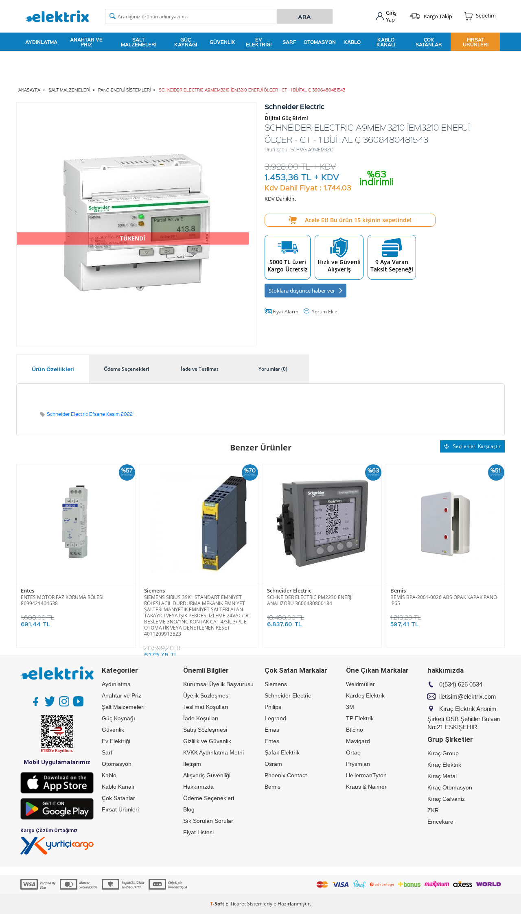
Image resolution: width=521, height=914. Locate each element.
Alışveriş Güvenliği (206, 775)
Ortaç (353, 752)
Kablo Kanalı (386, 42)
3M (350, 707)
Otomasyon (320, 42)
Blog (189, 809)
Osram (273, 764)
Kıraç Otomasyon (449, 787)
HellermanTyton (366, 775)
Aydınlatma (41, 42)
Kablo (352, 42)
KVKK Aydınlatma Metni (213, 752)
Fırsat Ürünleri (475, 42)
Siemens (154, 590)
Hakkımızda (198, 786)
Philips (273, 707)
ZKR (433, 810)
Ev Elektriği (258, 42)
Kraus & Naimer (366, 786)
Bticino (354, 729)
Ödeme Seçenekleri (208, 798)
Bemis (398, 590)
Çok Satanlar (429, 42)
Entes (27, 590)
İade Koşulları (201, 718)
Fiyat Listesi (198, 832)
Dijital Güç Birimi (286, 118)
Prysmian (358, 764)
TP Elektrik (360, 718)
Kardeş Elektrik (365, 695)
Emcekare (440, 821)
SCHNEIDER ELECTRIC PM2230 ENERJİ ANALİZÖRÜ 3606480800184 (309, 600)
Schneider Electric (289, 590)
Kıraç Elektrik (444, 764)
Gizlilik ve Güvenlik (207, 741)
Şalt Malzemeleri (138, 42)
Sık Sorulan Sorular (208, 821)
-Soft (217, 903)
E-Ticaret (235, 903)
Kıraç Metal (442, 776)
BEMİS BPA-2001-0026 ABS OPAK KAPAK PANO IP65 (443, 600)
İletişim (192, 764)
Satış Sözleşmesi (205, 729)
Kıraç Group (443, 753)
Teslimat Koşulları (205, 707)
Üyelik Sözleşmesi (206, 695)
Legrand (275, 718)
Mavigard (358, 741)
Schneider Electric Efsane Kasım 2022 (90, 414)
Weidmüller (360, 684)
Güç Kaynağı (185, 42)
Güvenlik (222, 42)
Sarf (289, 42)
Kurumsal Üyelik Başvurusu (218, 684)
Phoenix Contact (286, 775)
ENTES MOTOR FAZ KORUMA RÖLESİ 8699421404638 (62, 600)
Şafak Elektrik (282, 752)
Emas (272, 729)
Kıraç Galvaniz (446, 799)
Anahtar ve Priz (86, 42)
